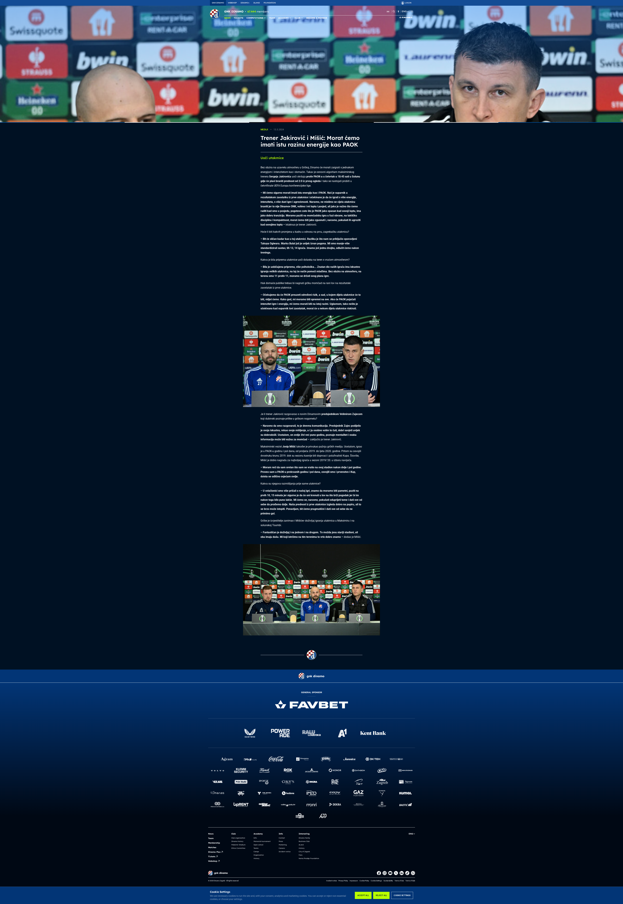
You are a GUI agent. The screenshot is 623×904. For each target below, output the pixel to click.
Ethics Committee (238, 848)
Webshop (212, 861)
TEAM (272, 18)
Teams (256, 848)
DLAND (256, 3)
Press (281, 841)
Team (211, 838)
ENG (404, 11)
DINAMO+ (245, 3)
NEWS (227, 18)
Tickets (211, 856)
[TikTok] (407, 873)
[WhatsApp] (413, 873)
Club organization (238, 838)
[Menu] (412, 11)
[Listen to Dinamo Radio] (388, 11)
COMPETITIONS (254, 18)
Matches (212, 847)
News (211, 834)
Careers (282, 848)
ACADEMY (283, 18)
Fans (300, 855)
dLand (301, 845)
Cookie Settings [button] (376, 881)
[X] (396, 873)
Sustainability (388, 881)
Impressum (354, 881)
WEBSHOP (232, 3)
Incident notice (285, 852)
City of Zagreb (304, 852)
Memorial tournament (262, 841)
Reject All (381, 895)
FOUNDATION (270, 3)
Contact (282, 838)
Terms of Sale (410, 881)
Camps (256, 852)
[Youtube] (390, 873)
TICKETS (238, 18)
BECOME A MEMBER (316, 18)
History (256, 858)
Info (255, 838)
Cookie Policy (364, 881)
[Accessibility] (398, 11)
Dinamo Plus (214, 852)
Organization (259, 855)
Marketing (283, 845)
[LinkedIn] (402, 873)
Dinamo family (304, 838)
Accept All (363, 895)
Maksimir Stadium (238, 845)
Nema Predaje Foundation (309, 858)
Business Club (304, 841)
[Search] (394, 11)
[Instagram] (385, 873)
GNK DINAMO (218, 3)
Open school (258, 845)
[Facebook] (379, 873)
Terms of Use (399, 881)
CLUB (297, 18)
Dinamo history (237, 841)
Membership (214, 843)
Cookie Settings (402, 895)
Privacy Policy (343, 881)
